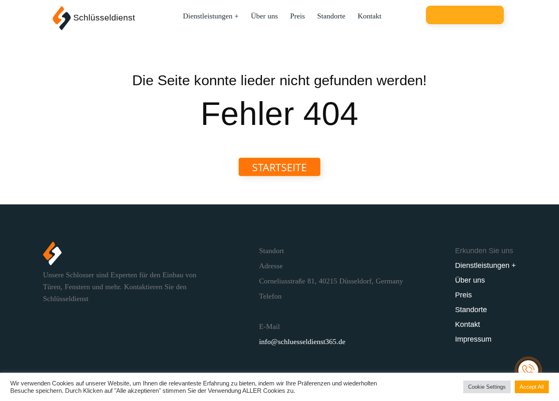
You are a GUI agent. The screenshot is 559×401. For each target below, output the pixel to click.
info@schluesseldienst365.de (302, 342)
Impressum (473, 339)
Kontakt (369, 16)
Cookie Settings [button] (487, 387)
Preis (297, 16)
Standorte (331, 16)
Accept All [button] (532, 387)
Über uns (264, 16)
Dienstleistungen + (211, 16)
